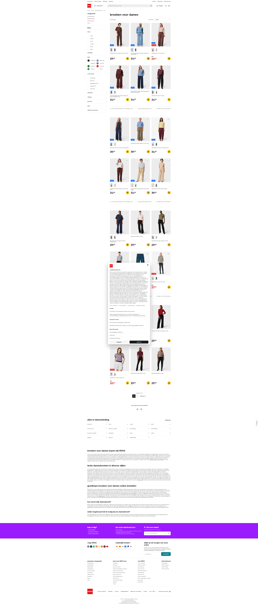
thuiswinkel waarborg (163, 591)
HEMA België (164, 563)
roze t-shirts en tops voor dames (129, 493)
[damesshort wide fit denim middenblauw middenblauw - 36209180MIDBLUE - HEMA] (115, 374)
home (88, 10)
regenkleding (133, 437)
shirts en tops (90, 428)
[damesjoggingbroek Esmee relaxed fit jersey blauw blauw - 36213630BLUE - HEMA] (132, 49)
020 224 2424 (119, 529)
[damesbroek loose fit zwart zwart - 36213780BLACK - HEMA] (153, 92)
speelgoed (89, 576)
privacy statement (102, 591)
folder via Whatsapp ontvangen (120, 568)
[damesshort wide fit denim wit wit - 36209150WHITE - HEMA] (111, 374)
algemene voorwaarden (135, 591)
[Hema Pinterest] (102, 546)
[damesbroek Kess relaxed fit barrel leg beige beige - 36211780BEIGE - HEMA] (115, 185)
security (117, 591)
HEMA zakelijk (141, 572)
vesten (131, 424)
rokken (152, 433)
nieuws (114, 583)
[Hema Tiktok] (104, 546)
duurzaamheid (141, 567)
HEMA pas (115, 565)
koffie (88, 580)
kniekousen (140, 479)
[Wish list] (165, 5)
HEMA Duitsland (165, 565)
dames (92, 10)
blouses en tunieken (91, 433)
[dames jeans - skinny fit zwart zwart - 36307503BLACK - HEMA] (153, 278)
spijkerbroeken (91, 18)
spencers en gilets (113, 428)
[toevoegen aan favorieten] (127, 25)
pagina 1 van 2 (139, 393)
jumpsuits (111, 437)
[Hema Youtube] (107, 546)
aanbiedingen (90, 20)
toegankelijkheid (124, 591)
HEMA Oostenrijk (165, 568)
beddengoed (90, 568)
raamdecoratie (90, 574)
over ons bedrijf (141, 563)
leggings (89, 437)
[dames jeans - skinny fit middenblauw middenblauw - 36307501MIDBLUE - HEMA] (156, 278)
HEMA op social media (118, 570)
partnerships (140, 580)
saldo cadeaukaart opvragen (144, 578)
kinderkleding (90, 565)
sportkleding (133, 428)
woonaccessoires (91, 570)
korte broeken (90, 16)
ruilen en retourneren (93, 533)
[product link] (119, 35)
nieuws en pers (141, 568)
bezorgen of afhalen (93, 531)
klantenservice (141, 574)
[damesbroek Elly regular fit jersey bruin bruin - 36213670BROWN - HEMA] (111, 49)
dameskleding (98, 10)
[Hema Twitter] (91, 546)
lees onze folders (117, 567)
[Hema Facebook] (88, 546)
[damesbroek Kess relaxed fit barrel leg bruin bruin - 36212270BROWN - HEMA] (111, 185)
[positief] (137, 409)
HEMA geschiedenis (142, 570)
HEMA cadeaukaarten (118, 576)
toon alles (90, 52)
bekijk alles (168, 420)
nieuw (88, 23)
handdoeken (90, 572)
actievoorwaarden (142, 576)
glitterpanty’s (101, 496)
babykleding (90, 567)
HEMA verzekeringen (117, 580)
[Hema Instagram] (96, 546)
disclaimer (110, 591)
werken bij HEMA (141, 565)
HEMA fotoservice (117, 574)
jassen (152, 424)
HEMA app (115, 563)
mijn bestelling (91, 529)
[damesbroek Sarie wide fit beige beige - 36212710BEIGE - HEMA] (115, 144)
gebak (88, 578)
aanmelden (166, 554)
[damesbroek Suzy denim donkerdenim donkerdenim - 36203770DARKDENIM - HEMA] (156, 49)
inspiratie (115, 582)
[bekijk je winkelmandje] (169, 5)
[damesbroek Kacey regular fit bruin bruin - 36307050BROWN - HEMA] (156, 237)
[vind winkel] (169, 533)
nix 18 (150, 591)
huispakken (111, 433)
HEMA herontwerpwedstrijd (119, 572)
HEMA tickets (116, 578)
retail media (140, 582)
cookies (145, 591)
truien (110, 424)
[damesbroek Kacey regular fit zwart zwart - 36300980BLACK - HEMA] (153, 237)
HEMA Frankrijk (165, 567)
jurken (131, 433)
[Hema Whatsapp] (94, 546)
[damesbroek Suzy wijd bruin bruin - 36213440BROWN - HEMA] (153, 49)
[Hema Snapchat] (99, 546)
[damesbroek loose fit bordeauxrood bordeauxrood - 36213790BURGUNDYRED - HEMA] (156, 92)
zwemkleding (154, 428)
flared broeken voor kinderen (156, 459)
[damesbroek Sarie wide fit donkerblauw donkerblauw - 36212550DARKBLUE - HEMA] (111, 144)
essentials (89, 424)
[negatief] (141, 409)
